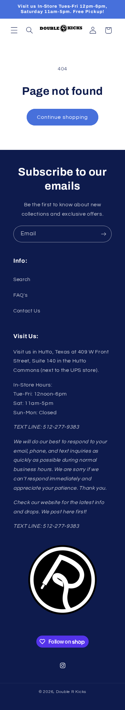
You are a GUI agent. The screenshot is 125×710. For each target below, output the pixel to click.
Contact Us (26, 310)
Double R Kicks (71, 692)
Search (21, 279)
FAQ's (20, 295)
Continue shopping (62, 117)
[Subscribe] (103, 234)
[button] (14, 30)
